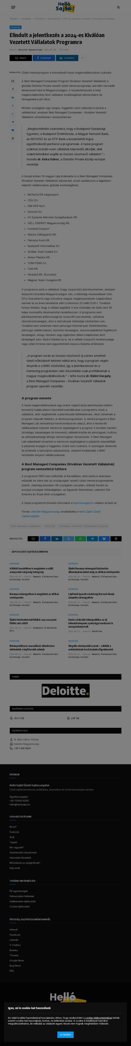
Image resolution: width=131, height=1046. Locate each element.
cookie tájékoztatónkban (98, 1017)
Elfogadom (65, 1034)
